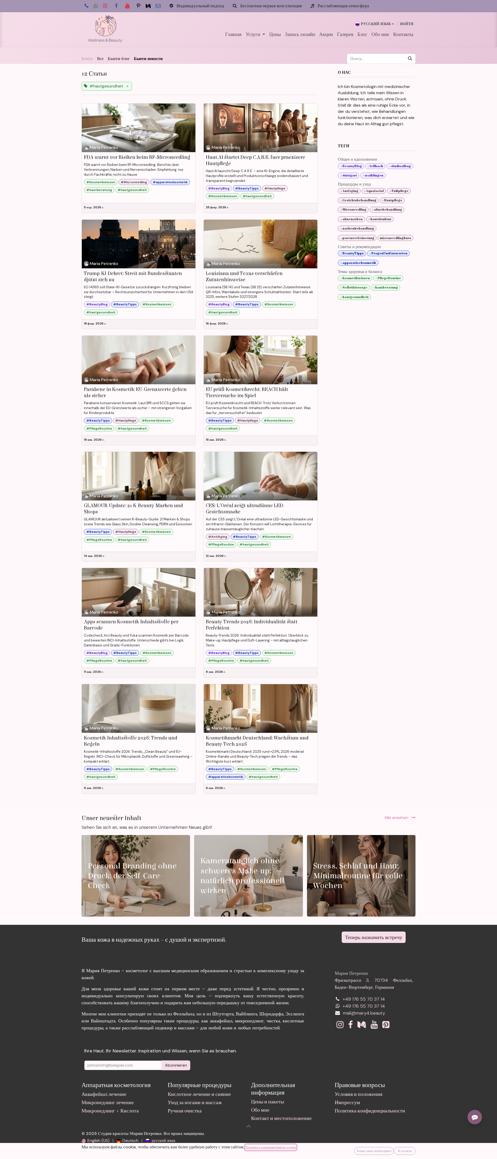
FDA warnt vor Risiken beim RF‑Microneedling (137, 157)
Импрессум (347, 1102)
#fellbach (375, 166)
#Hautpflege (274, 188)
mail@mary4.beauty (364, 1013)
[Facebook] (116, 6)
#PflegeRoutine (99, 428)
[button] (248, 1126)
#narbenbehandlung (357, 228)
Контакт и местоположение (281, 1118)
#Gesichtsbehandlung (358, 200)
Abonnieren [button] (176, 1065)
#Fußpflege (398, 191)
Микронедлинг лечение (108, 1102)
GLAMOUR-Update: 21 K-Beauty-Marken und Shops (133, 509)
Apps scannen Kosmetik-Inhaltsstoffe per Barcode (131, 625)
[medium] (148, 6)
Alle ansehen (396, 817)
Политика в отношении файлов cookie (270, 1147)
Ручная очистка (185, 1111)
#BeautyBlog (219, 188)
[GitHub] (138, 6)
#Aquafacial (374, 191)
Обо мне (260, 1110)
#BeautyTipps (247, 188)
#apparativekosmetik (170, 182)
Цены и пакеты (267, 1102)
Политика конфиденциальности (370, 1111)
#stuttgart (348, 175)
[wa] (96, 6)
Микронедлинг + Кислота (110, 1111)
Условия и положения (358, 1094)
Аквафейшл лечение (104, 1094)
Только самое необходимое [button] (373, 1151)
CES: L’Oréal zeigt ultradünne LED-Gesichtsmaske (245, 509)
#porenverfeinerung (357, 238)
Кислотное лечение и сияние (199, 1094)
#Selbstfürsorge (353, 287)
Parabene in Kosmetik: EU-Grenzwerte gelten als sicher (135, 392)
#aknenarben (351, 219)
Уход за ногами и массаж (195, 1102)
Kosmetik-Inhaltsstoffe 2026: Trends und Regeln (130, 741)
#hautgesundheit (132, 190)
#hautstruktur (379, 219)
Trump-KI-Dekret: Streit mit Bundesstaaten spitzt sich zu (133, 276)
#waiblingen (372, 175)
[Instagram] (105, 6)
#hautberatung (99, 190)
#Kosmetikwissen (100, 182)
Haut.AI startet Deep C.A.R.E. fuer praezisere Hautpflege (255, 160)
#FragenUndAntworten (388, 253)
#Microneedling (134, 182)
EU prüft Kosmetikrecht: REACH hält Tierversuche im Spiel (247, 392)
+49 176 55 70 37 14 (364, 999)
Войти (406, 24)
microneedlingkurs (395, 238)
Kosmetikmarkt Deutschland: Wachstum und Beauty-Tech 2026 (257, 741)
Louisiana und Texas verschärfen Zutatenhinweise (244, 276)
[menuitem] (233, 34)
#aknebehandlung (387, 209)
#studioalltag (400, 166)
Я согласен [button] (405, 1151)
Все (100, 58)
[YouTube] (127, 6)
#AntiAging (217, 537)
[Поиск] (410, 59)
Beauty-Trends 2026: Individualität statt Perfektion (251, 625)
